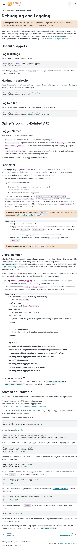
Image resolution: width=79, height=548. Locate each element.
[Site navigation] (4, 4)
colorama (66, 201)
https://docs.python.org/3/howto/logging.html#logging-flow (24, 406)
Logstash (21, 430)
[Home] (3, 11)
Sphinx (14, 545)
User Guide (10, 10)
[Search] (69, 4)
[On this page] (75, 4)
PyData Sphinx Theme (64, 543)
